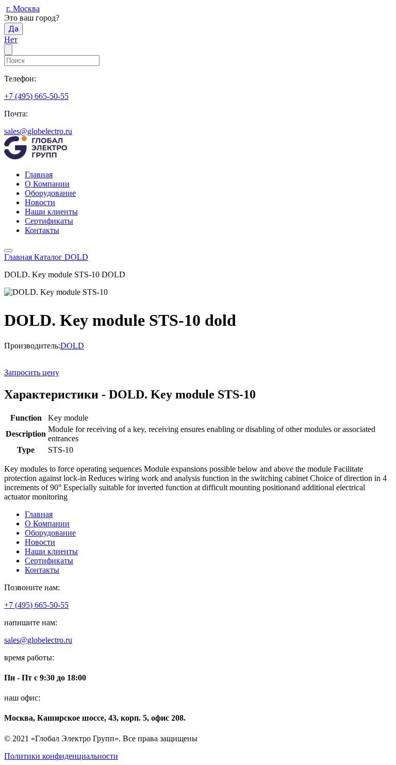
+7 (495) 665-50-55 (36, 96)
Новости (40, 202)
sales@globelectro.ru (38, 131)
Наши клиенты (51, 211)
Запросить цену (31, 372)
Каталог (49, 257)
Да (13, 29)
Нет (11, 39)
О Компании (47, 183)
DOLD (76, 257)
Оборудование (50, 193)
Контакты (42, 230)
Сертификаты (49, 221)
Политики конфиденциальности (61, 756)
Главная (39, 174)
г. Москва (23, 8)
